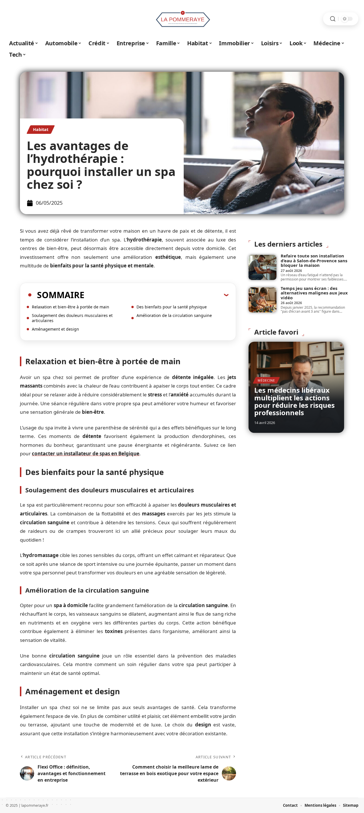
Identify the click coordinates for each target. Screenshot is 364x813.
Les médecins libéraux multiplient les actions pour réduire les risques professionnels (294, 401)
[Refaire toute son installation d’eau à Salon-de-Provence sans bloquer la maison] (262, 267)
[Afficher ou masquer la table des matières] (156, 294)
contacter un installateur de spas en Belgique (85, 453)
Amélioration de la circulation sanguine (174, 315)
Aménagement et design (55, 329)
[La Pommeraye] (182, 19)
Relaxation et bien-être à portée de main (70, 307)
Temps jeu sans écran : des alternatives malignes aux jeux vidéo (314, 292)
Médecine (266, 380)
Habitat (40, 129)
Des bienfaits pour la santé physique (171, 307)
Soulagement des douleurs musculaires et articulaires (72, 318)
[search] (332, 19)
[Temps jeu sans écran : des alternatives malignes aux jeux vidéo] (262, 299)
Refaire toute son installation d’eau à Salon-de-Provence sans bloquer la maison (314, 260)
